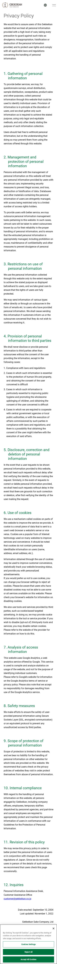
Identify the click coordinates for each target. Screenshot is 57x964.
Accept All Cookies (28, 959)
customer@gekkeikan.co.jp (17, 898)
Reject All (28, 952)
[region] (28, 944)
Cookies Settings (28, 944)
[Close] (53, 928)
